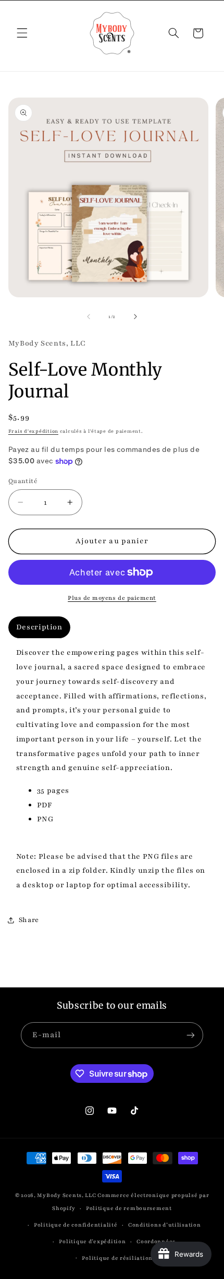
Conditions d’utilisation (164, 1225)
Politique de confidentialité (76, 1225)
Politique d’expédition (92, 1241)
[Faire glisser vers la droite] (135, 316)
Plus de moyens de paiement (112, 598)
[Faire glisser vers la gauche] (88, 316)
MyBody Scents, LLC (66, 1195)
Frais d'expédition (33, 431)
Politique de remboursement (129, 1208)
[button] (22, 33)
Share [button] (29, 920)
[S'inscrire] (191, 1035)
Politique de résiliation (117, 1258)
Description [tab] (39, 627)
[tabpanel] (112, 769)
